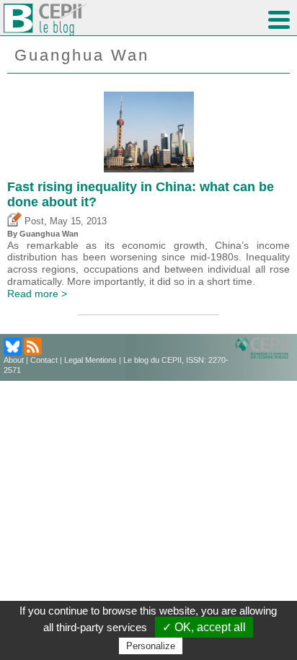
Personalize (150, 646)
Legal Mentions (90, 360)
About (14, 360)
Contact (44, 360)
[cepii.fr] (264, 347)
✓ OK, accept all (204, 627)
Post (33, 221)
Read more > (37, 293)
